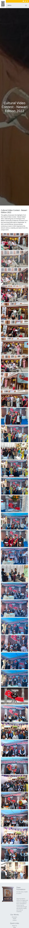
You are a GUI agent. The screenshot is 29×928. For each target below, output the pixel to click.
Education (14, 917)
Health (14, 918)
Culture (14, 920)
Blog (14, 927)
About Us (14, 925)
